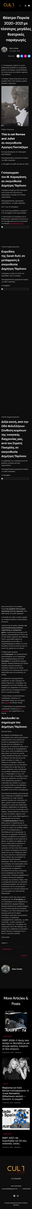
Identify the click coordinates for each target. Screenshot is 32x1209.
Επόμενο (24, 956)
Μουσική (5, 1083)
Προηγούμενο (7, 949)
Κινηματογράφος (7, 1036)
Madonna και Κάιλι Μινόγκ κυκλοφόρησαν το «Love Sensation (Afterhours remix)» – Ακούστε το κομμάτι (15, 1093)
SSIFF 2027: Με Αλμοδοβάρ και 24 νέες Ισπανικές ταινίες (14, 1141)
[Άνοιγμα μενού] (20, 6)
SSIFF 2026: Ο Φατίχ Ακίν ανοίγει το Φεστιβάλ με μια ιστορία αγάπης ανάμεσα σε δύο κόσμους (15, 1044)
